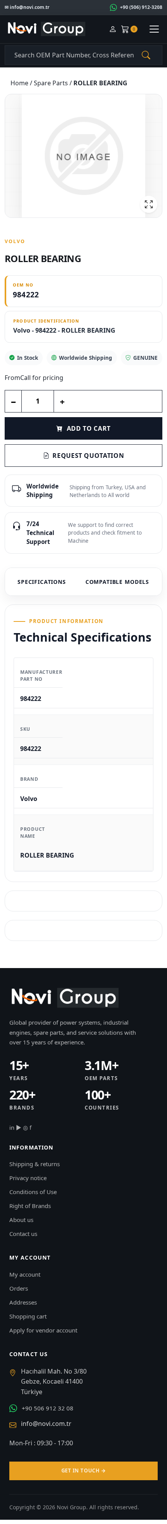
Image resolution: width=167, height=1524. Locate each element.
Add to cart (89, 428)
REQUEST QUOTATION (88, 455)
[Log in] (113, 29)
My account (24, 1274)
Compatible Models (117, 581)
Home (20, 83)
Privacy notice (28, 1178)
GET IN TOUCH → (83, 1470)
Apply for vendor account (43, 1330)
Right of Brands (30, 1206)
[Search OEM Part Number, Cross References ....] (146, 55)
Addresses (23, 1302)
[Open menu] (154, 29)
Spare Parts (52, 83)
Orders (18, 1288)
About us (21, 1220)
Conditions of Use (33, 1192)
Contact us (23, 1233)
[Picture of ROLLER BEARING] (83, 155)
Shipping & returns (34, 1164)
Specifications (41, 581)
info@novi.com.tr (46, 1423)
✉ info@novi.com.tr (27, 7)
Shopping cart (28, 1316)
